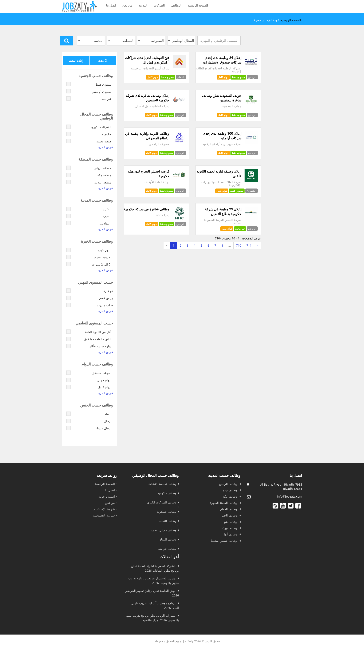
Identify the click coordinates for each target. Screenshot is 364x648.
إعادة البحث (76, 60)
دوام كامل (152, 77)
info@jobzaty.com (289, 496)
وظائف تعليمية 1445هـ (162, 484)
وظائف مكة (230, 496)
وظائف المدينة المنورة (224, 503)
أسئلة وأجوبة (107, 496)
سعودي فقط (167, 77)
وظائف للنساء (167, 521)
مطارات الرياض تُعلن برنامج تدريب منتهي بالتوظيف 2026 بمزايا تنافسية (151, 617)
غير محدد (240, 228)
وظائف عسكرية (166, 512)
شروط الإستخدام (104, 509)
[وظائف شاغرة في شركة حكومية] (179, 218)
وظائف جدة (230, 490)
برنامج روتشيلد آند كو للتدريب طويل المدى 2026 (155, 605)
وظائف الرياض (228, 484)
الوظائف (176, 5)
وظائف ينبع (231, 522)
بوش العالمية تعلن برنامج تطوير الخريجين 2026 (151, 593)
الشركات (159, 5)
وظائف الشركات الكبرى (161, 502)
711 (249, 245)
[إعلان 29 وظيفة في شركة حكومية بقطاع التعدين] (251, 218)
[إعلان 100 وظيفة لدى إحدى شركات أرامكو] (251, 143)
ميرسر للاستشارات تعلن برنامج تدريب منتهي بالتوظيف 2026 (153, 580)
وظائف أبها (231, 534)
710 (238, 245)
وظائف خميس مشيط (224, 541)
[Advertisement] (192, 281)
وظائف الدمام (229, 509)
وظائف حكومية (167, 493)
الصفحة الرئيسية (198, 5)
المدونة (143, 5)
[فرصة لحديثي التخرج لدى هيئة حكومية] (179, 181)
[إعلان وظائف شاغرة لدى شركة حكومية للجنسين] (179, 105)
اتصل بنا (111, 5)
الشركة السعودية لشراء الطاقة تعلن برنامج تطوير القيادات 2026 (155, 568)
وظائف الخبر (230, 515)
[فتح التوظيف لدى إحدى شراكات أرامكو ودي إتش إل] (179, 67)
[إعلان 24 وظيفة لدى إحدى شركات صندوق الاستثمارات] (251, 67)
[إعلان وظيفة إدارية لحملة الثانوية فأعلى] (251, 181)
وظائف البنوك (167, 539)
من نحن (127, 5)
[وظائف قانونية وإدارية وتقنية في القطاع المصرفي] (179, 143)
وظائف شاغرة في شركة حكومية (146, 209)
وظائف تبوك (230, 528)
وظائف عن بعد (167, 549)
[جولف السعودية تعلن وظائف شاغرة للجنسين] (251, 105)
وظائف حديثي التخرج (163, 530)
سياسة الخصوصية (104, 515)
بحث (101, 60)
